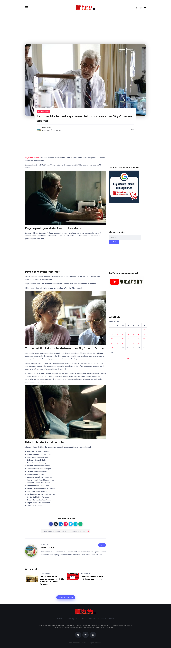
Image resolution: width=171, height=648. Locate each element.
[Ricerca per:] (125, 237)
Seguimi (102, 545)
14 (133, 339)
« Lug (127, 358)
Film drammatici (43, 111)
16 (144, 339)
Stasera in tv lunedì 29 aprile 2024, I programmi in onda (92, 577)
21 (133, 343)
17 (112, 343)
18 (117, 343)
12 (123, 339)
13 (128, 339)
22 (139, 343)
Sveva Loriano (46, 128)
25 (117, 348)
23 (144, 343)
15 (139, 339)
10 (112, 339)
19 (123, 343)
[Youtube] (144, 7)
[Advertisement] (128, 152)
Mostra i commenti (66, 597)
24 (112, 348)
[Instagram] (139, 7)
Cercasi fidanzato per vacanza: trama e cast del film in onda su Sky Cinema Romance (52, 580)
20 (128, 343)
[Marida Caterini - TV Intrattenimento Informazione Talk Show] (85, 7)
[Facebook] (135, 7)
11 (117, 339)
